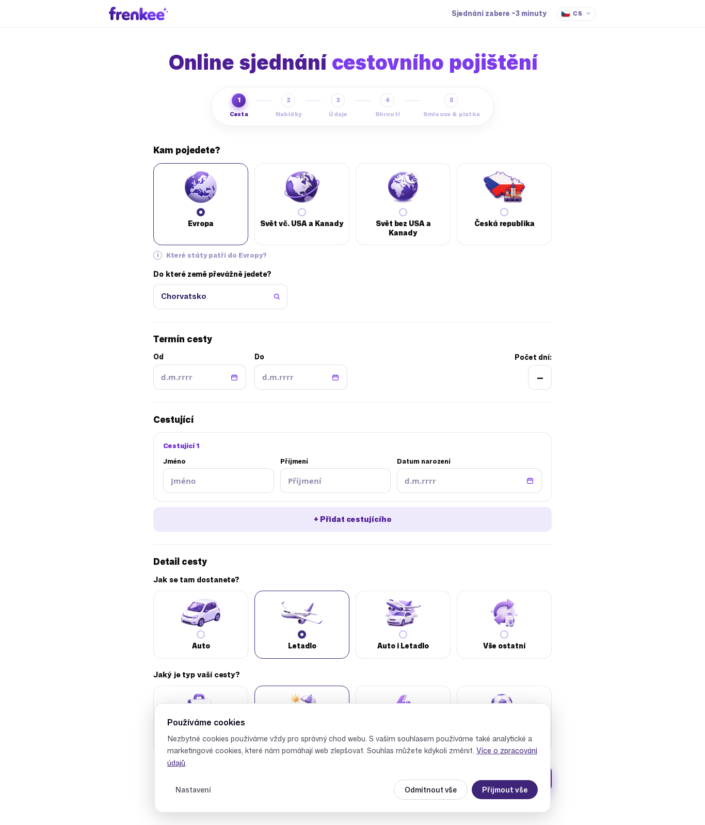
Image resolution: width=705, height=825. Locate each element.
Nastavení (193, 790)
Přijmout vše (504, 790)
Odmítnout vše (431, 790)
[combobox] (220, 296)
